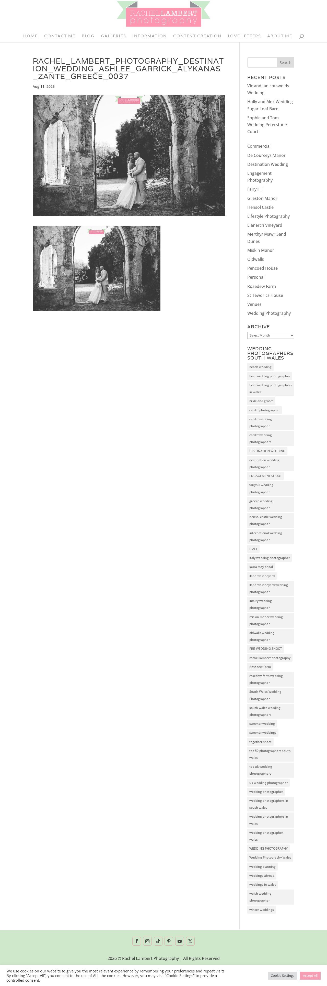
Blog (88, 36)
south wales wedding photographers (265, 711)
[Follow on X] (190, 941)
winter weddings (261, 909)
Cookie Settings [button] (282, 975)
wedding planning (262, 866)
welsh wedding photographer (260, 897)
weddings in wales (262, 884)
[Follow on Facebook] (136, 941)
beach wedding (260, 367)
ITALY (253, 549)
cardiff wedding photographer (260, 422)
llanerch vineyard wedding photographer (268, 588)
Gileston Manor (262, 198)
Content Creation (197, 36)
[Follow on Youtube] (179, 941)
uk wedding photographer (268, 783)
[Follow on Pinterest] (169, 941)
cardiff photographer (264, 410)
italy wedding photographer (269, 558)
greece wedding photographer (261, 504)
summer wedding (262, 723)
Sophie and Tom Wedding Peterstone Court (267, 124)
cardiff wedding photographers (260, 438)
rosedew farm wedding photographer (266, 679)
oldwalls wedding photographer (261, 636)
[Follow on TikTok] (158, 941)
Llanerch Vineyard (264, 225)
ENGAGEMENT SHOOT (265, 476)
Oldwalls (255, 259)
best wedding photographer (269, 376)
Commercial (259, 146)
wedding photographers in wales (268, 820)
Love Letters (244, 36)
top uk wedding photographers (260, 770)
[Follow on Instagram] (147, 941)
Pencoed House (262, 268)
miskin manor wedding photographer (266, 620)
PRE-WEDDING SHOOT (265, 648)
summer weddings (262, 732)
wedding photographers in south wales (268, 804)
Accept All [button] (310, 975)
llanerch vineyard (262, 576)
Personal (255, 277)
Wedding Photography (269, 313)
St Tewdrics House (265, 295)
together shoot (260, 742)
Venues (254, 304)
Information (149, 36)
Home (30, 36)
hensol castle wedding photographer (265, 520)
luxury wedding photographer (260, 604)
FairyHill (255, 189)
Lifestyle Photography (268, 216)
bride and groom (261, 401)
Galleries (113, 36)
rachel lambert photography (269, 658)
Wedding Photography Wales (270, 857)
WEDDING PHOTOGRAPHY (268, 848)
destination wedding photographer (264, 463)
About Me (279, 36)
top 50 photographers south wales (270, 754)
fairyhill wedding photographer (261, 488)
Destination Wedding (267, 164)
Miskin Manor (260, 250)
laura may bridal (261, 567)
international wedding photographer (265, 536)
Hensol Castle (260, 207)
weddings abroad (261, 875)
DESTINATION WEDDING (267, 451)
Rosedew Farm (261, 286)
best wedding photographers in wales (270, 388)
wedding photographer (266, 791)
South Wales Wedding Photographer (265, 695)
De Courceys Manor (266, 155)
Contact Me (59, 36)
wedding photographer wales (266, 836)
